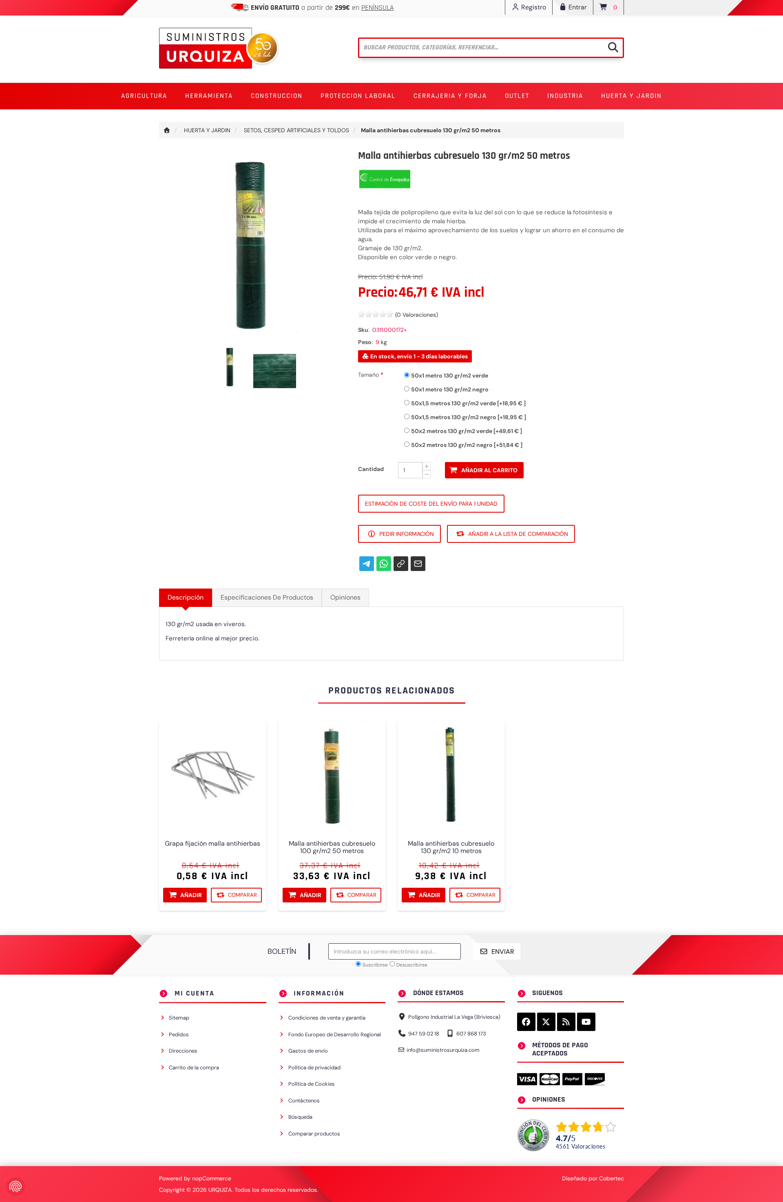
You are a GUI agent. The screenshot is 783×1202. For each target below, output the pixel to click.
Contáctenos (304, 1100)
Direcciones (183, 1050)
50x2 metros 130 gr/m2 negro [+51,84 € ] (466, 445)
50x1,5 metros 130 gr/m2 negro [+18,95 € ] (468, 417)
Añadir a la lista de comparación (518, 534)
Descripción (185, 597)
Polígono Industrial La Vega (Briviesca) (454, 1016)
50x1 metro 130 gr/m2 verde (449, 375)
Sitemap (179, 1017)
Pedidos (179, 1034)
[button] (144, 96)
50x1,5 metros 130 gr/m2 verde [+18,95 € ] (468, 403)
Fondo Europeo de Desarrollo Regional (334, 1034)
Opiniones (345, 597)
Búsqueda (300, 1116)
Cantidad (371, 469)
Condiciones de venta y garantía (326, 1017)
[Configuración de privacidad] (15, 1186)
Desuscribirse (411, 965)
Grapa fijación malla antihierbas (212, 843)
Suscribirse (375, 965)
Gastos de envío (308, 1050)
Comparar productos (314, 1133)
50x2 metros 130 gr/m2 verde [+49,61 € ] (466, 431)
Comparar (242, 894)
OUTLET (517, 95)
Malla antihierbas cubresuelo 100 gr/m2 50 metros (332, 847)
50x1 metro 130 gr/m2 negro (450, 389)
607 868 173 (471, 1033)
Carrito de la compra (194, 1067)
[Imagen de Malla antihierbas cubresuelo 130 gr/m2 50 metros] (231, 366)
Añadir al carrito (489, 470)
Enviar (502, 951)
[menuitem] (144, 96)
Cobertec (611, 1178)
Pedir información (406, 534)
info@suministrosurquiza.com (443, 1049)
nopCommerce (211, 1178)
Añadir (191, 895)
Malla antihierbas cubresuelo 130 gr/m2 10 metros (451, 847)
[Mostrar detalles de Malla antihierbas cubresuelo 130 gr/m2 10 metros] (451, 774)
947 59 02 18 (423, 1033)
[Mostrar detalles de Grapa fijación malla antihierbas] (212, 774)
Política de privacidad (314, 1067)
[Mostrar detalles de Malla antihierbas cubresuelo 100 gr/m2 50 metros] (332, 774)
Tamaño (369, 374)
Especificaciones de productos (267, 597)
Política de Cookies (311, 1083)
